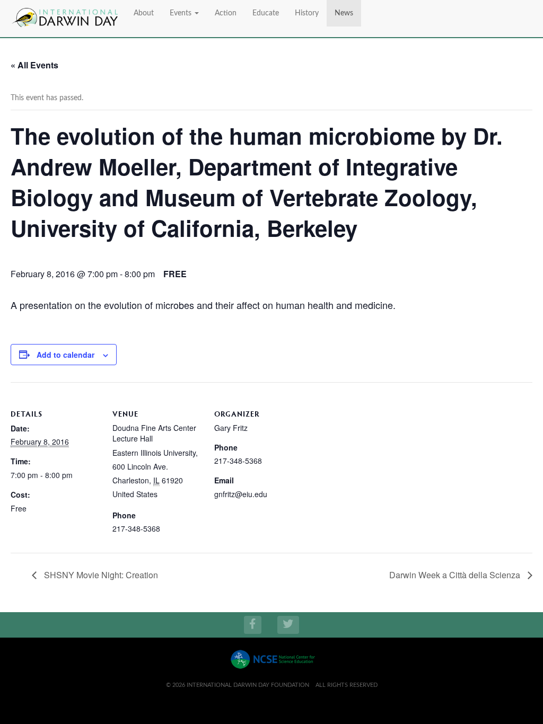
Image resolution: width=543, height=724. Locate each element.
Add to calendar (65, 354)
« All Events (34, 65)
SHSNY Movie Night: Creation (100, 575)
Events (182, 13)
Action (226, 13)
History (307, 13)
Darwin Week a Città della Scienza (455, 575)
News (344, 13)
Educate (265, 13)
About (144, 13)
